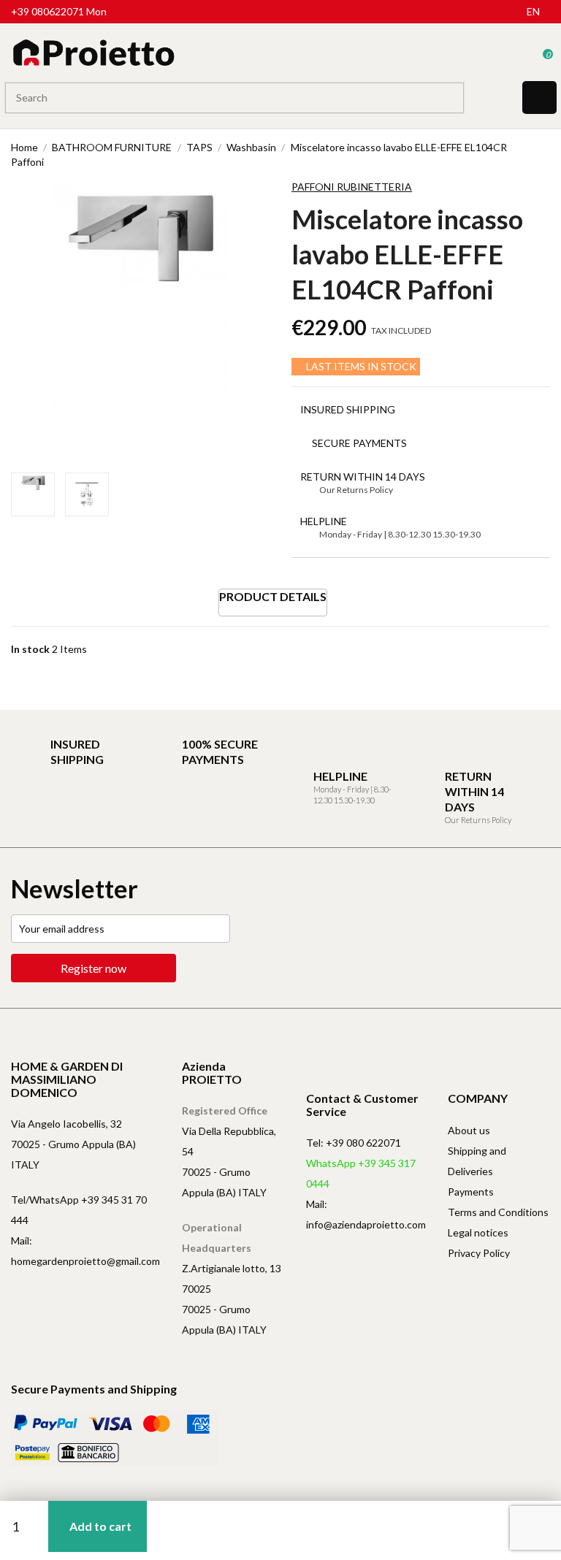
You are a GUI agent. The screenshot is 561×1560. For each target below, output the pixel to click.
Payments (471, 1191)
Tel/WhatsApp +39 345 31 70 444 (79, 1209)
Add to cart (100, 1526)
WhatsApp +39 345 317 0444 (361, 1173)
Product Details (273, 596)
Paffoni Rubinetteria (351, 186)
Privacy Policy (479, 1253)
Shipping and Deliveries (477, 1160)
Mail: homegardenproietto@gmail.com (85, 1250)
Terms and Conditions (498, 1212)
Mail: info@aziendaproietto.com (366, 1214)
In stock (30, 649)
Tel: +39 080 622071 (353, 1142)
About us (469, 1130)
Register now (93, 968)
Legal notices (478, 1232)
